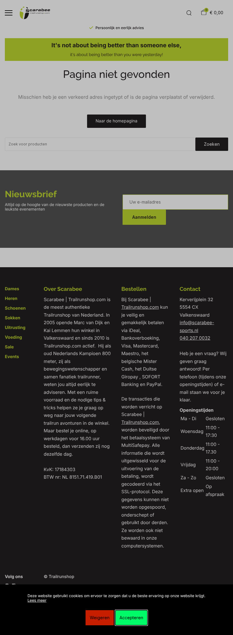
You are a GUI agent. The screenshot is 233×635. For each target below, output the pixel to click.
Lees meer (37, 600)
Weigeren (100, 617)
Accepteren (131, 617)
